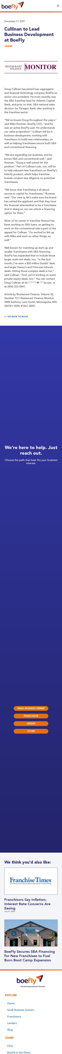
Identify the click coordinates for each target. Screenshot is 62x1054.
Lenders (12, 1023)
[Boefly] (12, 5)
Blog (10, 1029)
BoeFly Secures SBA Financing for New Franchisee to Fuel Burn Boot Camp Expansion (29, 955)
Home (10, 1003)
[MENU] (58, 5)
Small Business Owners (20, 1010)
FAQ (10, 1046)
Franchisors (14, 1016)
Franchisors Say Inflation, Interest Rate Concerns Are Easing (27, 904)
